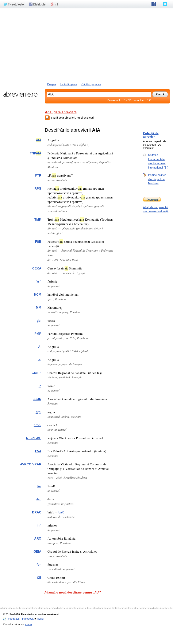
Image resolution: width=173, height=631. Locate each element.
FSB (38, 241)
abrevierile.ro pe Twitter (165, 4)
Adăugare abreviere (61, 112)
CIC (149, 100)
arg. (38, 412)
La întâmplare (68, 84)
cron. (37, 425)
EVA (38, 451)
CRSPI (36, 373)
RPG (37, 188)
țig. (39, 320)
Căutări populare (91, 84)
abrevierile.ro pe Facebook (153, 4)
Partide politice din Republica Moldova (157, 179)
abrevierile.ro (20, 94)
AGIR (37, 399)
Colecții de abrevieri (150, 134)
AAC (61, 512)
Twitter (40, 618)
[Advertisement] (86, 44)
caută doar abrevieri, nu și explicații (72, 117)
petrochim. (139, 100)
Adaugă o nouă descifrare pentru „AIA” (72, 592)
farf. (38, 281)
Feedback (13, 618)
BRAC (36, 512)
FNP (35, 153)
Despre (51, 84)
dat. (38, 499)
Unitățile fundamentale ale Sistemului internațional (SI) (158, 161)
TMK (37, 219)
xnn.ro (28, 624)
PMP (37, 333)
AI (39, 346)
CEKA (36, 268)
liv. (39, 486)
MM (38, 307)
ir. (40, 386)
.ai (39, 360)
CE (39, 577)
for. (38, 564)
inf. (39, 525)
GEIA (37, 551)
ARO (37, 538)
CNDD (127, 100)
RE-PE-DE (33, 438)
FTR (38, 175)
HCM (37, 294)
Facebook (28, 618)
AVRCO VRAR (30, 464)
